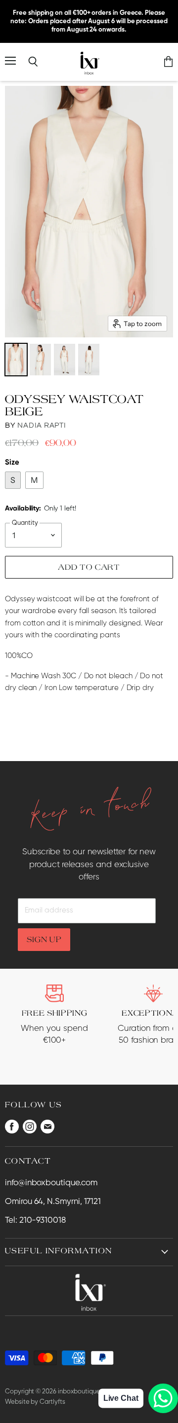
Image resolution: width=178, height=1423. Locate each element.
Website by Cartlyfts (35, 1402)
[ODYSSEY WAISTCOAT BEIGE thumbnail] (16, 359)
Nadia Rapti (41, 425)
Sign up (44, 939)
